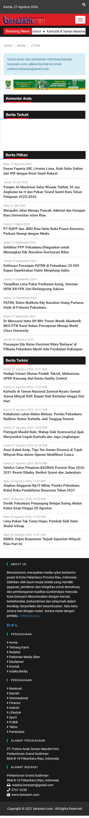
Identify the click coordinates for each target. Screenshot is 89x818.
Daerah (13, 693)
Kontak (13, 666)
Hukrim (13, 708)
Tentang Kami (18, 647)
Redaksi (14, 652)
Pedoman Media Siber (24, 657)
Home (8, 45)
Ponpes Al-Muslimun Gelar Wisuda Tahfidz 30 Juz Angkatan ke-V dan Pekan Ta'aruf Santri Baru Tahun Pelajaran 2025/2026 (42, 192)
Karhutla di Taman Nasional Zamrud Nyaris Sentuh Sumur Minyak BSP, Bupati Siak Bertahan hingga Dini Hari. (43, 396)
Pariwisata (16, 732)
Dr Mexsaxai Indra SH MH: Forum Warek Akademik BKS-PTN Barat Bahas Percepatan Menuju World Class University (42, 326)
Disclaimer (16, 662)
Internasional (18, 698)
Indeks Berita (18, 671)
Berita (21, 45)
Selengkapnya (29, 616)
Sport (12, 717)
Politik (13, 722)
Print (36, 45)
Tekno (13, 727)
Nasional (15, 688)
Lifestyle (14, 712)
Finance (14, 703)
